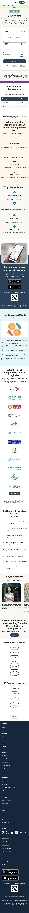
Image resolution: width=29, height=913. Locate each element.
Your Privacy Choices (7, 848)
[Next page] (19, 615)
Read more (5, 611)
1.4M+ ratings (15, 276)
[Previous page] (10, 615)
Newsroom (4, 733)
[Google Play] (14, 281)
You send (5, 28)
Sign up (22, 2)
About (3, 727)
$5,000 (18, 37)
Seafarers (4, 806)
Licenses (4, 857)
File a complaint (5, 822)
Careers (4, 739)
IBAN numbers (5, 797)
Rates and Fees (5, 781)
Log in (15, 2)
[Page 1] (11, 615)
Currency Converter (6, 800)
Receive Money (5, 758)
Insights (3, 810)
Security (4, 854)
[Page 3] (14, 615)
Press (3, 736)
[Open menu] (26, 2)
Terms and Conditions (23, 116)
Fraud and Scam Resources (8, 787)
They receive (6, 41)
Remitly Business (6, 765)
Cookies (4, 864)
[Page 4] (16, 615)
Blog (3, 730)
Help (3, 819)
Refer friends (5, 803)
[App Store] (14, 287)
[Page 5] (17, 615)
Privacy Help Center (6, 851)
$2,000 (11, 37)
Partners (4, 790)
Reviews (4, 746)
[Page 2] (13, 615)
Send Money (5, 755)
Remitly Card (5, 762)
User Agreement (5, 838)
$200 (5, 37)
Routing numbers (6, 794)
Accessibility (5, 861)
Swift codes (4, 784)
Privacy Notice (5, 845)
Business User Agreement (8, 841)
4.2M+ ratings (15, 274)
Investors (4, 743)
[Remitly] (2, 2)
